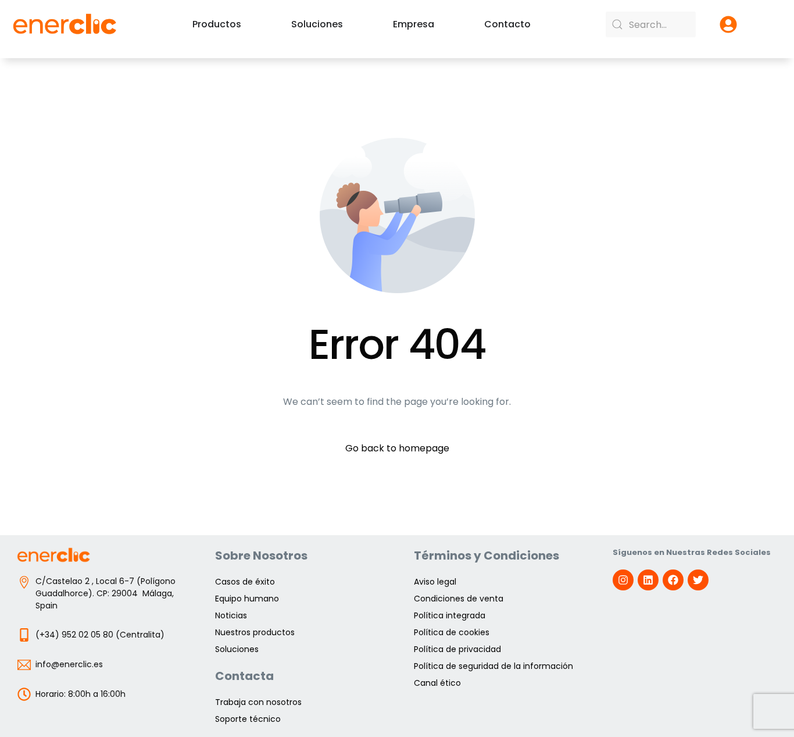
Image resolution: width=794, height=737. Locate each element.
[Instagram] (623, 579)
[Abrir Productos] (248, 24)
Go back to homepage (397, 448)
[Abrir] (728, 24)
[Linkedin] (648, 579)
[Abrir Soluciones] (350, 24)
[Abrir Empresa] (441, 24)
